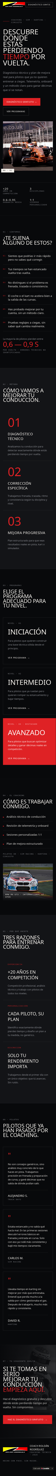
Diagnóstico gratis (39, 4)
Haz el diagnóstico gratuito (27, 1419)
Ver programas (16, 111)
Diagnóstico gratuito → (22, 101)
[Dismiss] (52, 1468)
